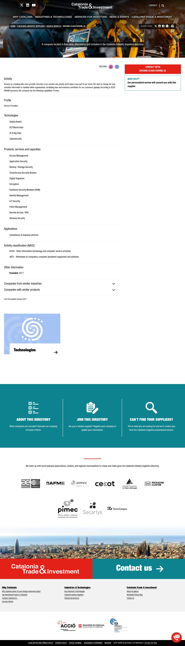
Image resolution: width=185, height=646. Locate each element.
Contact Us (130, 598)
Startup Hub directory (71, 598)
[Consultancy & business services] (117, 66)
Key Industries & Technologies (74, 592)
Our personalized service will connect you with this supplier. (152, 83)
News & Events (119, 17)
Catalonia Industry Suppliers (31, 26)
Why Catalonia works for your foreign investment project (21, 592)
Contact (153, 5)
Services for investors (91, 17)
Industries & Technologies (53, 17)
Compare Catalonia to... (10, 598)
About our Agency (133, 592)
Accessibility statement (93, 643)
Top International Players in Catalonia (14, 595)
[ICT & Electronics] (110, 66)
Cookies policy (61, 643)
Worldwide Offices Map (135, 595)
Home (13, 26)
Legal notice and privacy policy (40, 643)
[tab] (62, 284)
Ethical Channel (75, 643)
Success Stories (7, 602)
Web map (108, 643)
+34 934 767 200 (150, 643)
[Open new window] (129, 483)
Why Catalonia (23, 17)
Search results (54, 26)
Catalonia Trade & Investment (152, 17)
